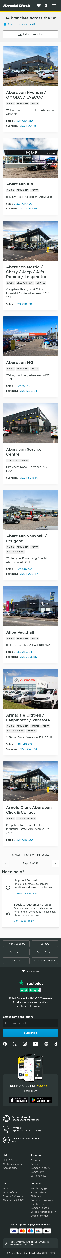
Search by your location (23, 24)
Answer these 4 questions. (22, 1245)
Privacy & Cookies (13, 1196)
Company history (40, 1168)
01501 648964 (28, 749)
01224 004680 (23, 120)
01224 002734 (23, 569)
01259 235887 (28, 656)
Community (37, 1172)
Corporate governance (43, 1200)
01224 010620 (23, 304)
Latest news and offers (18, 1016)
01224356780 (22, 386)
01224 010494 (28, 208)
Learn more (30, 1091)
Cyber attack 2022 (13, 1200)
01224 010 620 (23, 839)
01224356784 (28, 390)
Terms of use (10, 1192)
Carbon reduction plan (43, 1212)
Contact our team (24, 920)
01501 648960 (23, 744)
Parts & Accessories (45, 960)
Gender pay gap (39, 1188)
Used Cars (16, 960)
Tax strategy (37, 1204)
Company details (40, 1208)
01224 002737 (28, 573)
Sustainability (38, 1175)
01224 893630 (28, 477)
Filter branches (33, 34)
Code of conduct (40, 1215)
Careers (45, 943)
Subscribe (30, 1032)
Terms (6, 1188)
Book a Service (44, 952)
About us (36, 1160)
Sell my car (16, 952)
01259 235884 (23, 651)
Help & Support (16, 943)
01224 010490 (23, 203)
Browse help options (25, 893)
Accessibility (10, 1168)
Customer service (13, 1164)
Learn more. (37, 1006)
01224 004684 (28, 125)
